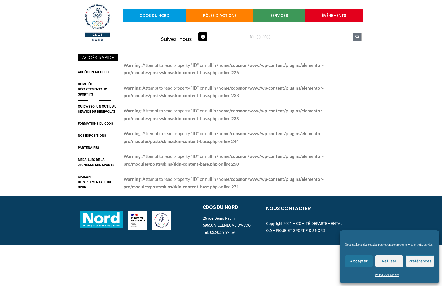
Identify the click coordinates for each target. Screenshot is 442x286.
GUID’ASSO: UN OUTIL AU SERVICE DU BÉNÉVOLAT (97, 108)
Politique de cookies (387, 275)
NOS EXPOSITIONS (92, 135)
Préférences (420, 261)
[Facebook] (202, 36)
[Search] (357, 37)
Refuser (389, 261)
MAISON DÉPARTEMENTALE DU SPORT (94, 182)
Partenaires (88, 148)
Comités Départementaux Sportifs (92, 89)
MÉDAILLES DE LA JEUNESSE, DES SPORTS (96, 162)
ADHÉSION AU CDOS (93, 72)
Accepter (359, 261)
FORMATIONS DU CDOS (95, 123)
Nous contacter (288, 208)
